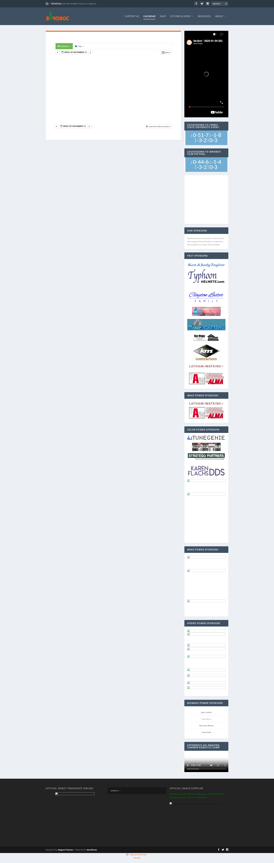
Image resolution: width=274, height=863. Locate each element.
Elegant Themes (65, 849)
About (219, 16)
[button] (158, 126)
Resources (204, 16)
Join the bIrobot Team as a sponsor (79, 3)
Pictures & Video (180, 16)
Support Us (132, 16)
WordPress (92, 849)
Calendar (149, 16)
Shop (163, 16)
